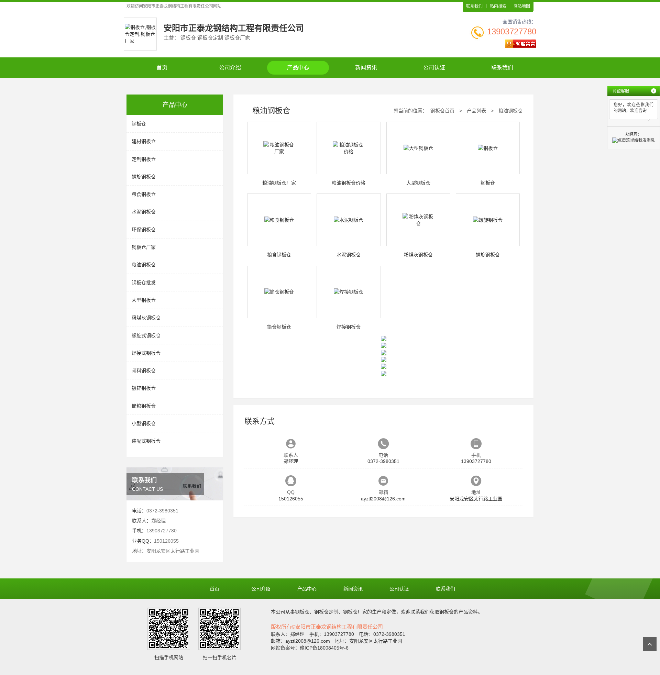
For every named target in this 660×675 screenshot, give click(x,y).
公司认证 (434, 67)
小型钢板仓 (144, 423)
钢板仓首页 (442, 110)
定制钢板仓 (144, 159)
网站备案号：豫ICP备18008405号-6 (310, 648)
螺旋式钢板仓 (146, 335)
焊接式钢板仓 (146, 353)
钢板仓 (139, 123)
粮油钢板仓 (144, 264)
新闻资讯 (366, 67)
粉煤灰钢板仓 (146, 317)
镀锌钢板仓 (144, 388)
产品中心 (298, 67)
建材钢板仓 (144, 141)
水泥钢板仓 (144, 211)
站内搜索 (498, 6)
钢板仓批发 (144, 282)
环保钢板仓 (144, 229)
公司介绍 (230, 67)
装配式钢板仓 (146, 441)
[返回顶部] (650, 644)
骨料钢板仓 (144, 370)
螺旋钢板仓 (144, 176)
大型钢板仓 (144, 300)
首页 (161, 67)
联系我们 (474, 6)
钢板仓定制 (326, 612)
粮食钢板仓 (144, 194)
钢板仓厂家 (144, 247)
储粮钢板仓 (144, 406)
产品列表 (476, 110)
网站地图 (522, 6)
